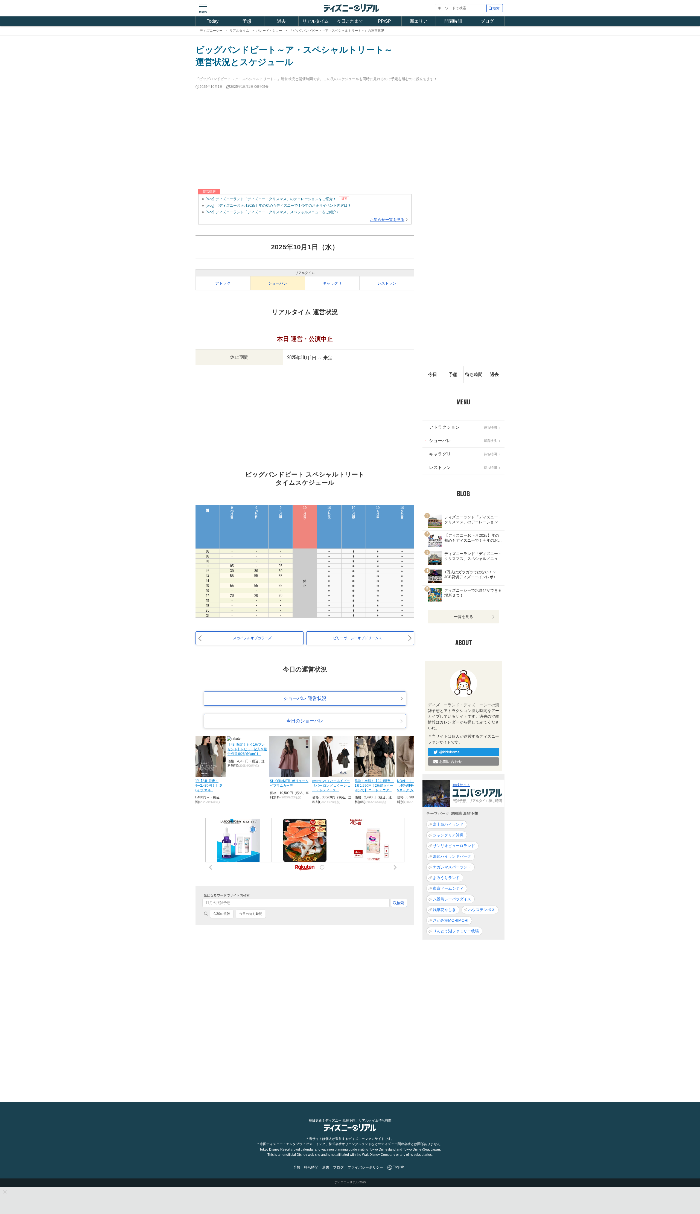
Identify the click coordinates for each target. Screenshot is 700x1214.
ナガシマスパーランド (452, 867)
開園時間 (453, 21)
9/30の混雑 (222, 914)
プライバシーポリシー (365, 1167)
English (398, 1167)
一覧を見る (463, 616)
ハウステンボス (481, 910)
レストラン (386, 283)
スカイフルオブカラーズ (252, 638)
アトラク (223, 283)
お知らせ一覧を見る (387, 219)
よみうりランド (446, 878)
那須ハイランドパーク (452, 856)
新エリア (418, 21)
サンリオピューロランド (454, 846)
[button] (203, 8)
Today (212, 21)
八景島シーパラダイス (452, 899)
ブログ (487, 21)
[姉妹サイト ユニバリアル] (436, 793)
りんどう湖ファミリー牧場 (456, 931)
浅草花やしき (444, 910)
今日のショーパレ (304, 720)
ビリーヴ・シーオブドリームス (357, 638)
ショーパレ (277, 283)
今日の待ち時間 (250, 914)
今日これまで (350, 21)
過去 (281, 21)
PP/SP (384, 21)
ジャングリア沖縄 (448, 835)
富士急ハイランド (448, 824)
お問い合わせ (450, 761)
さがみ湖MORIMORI (450, 920)
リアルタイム (315, 21)
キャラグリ (332, 283)
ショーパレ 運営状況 (304, 698)
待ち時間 (474, 374)
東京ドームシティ (448, 888)
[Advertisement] (350, 139)
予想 (247, 21)
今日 (432, 374)
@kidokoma (449, 752)
